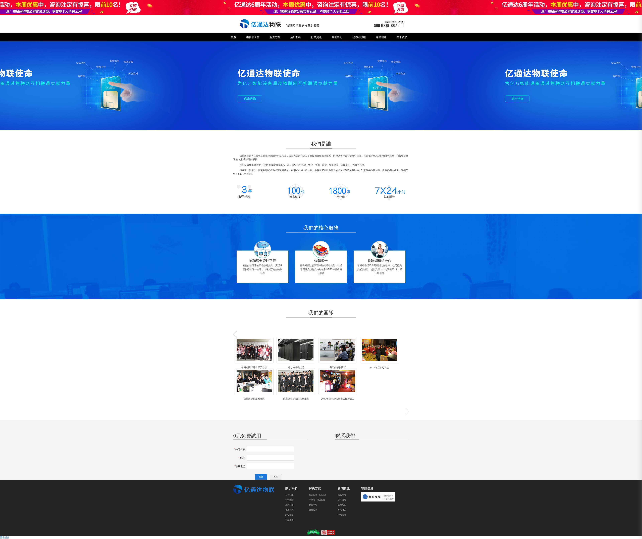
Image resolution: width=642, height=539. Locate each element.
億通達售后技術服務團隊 (296, 398)
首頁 (233, 37)
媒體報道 (381, 37)
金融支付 (313, 510)
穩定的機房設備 (296, 367)
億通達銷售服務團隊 (254, 398)
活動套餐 (295, 37)
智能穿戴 (313, 505)
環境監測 (321, 500)
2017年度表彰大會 (379, 367)
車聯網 (312, 500)
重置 (276, 476)
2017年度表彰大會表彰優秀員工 (337, 398)
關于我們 (402, 37)
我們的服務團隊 (338, 367)
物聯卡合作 (252, 37)
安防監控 (313, 495)
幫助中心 (337, 37)
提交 (261, 476)
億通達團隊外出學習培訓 (254, 367)
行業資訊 (316, 37)
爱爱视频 (4, 537)
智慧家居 (322, 495)
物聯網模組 (359, 37)
